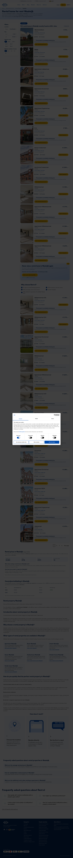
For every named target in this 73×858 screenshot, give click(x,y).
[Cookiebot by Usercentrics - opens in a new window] (54, 415)
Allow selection (36, 442)
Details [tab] (36, 418)
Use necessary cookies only (21, 442)
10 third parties (22, 431)
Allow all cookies (52, 442)
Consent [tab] (20, 418)
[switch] (30, 438)
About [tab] (52, 418)
